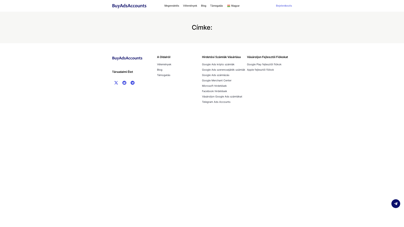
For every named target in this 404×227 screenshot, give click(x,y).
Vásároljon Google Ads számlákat (222, 96)
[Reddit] (124, 83)
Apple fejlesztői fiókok (260, 69)
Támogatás (216, 5)
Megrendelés (171, 5)
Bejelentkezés (284, 5)
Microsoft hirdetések (214, 85)
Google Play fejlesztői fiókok (264, 64)
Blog (203, 5)
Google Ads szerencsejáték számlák (223, 69)
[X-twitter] (116, 83)
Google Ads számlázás (215, 75)
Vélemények (190, 5)
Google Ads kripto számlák (218, 64)
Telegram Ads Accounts (216, 101)
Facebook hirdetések (214, 91)
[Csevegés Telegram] (395, 203)
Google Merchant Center (217, 80)
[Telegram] (132, 83)
